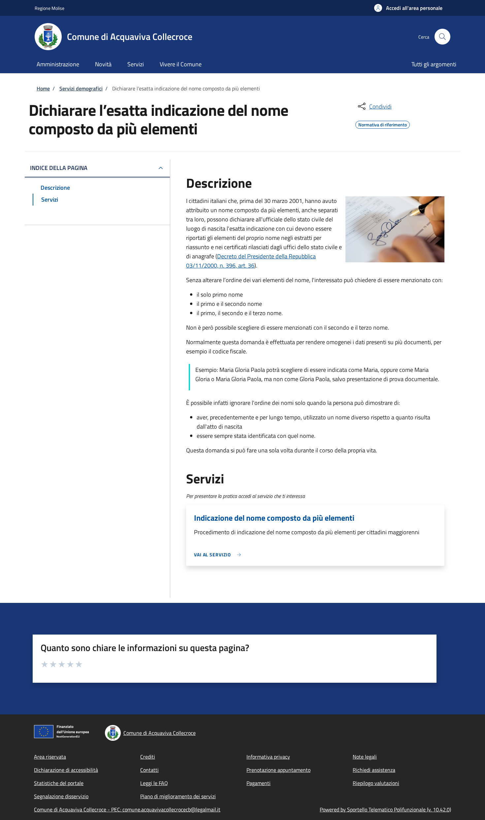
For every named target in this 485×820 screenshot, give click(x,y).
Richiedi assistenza (374, 770)
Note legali (365, 757)
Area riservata (50, 757)
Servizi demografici (81, 88)
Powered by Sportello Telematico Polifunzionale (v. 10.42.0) (385, 809)
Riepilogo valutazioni (376, 783)
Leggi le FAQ (154, 783)
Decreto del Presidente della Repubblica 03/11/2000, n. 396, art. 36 (251, 261)
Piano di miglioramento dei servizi (178, 796)
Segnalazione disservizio (61, 796)
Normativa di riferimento (382, 123)
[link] (219, 554)
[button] (408, 8)
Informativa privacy (268, 757)
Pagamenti (258, 783)
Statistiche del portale (58, 783)
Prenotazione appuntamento (278, 770)
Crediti (147, 757)
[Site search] (442, 37)
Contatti (149, 770)
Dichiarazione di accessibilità (66, 770)
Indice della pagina (58, 167)
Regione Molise (49, 8)
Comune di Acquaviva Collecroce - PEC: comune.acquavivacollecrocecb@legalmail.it (127, 809)
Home (43, 88)
